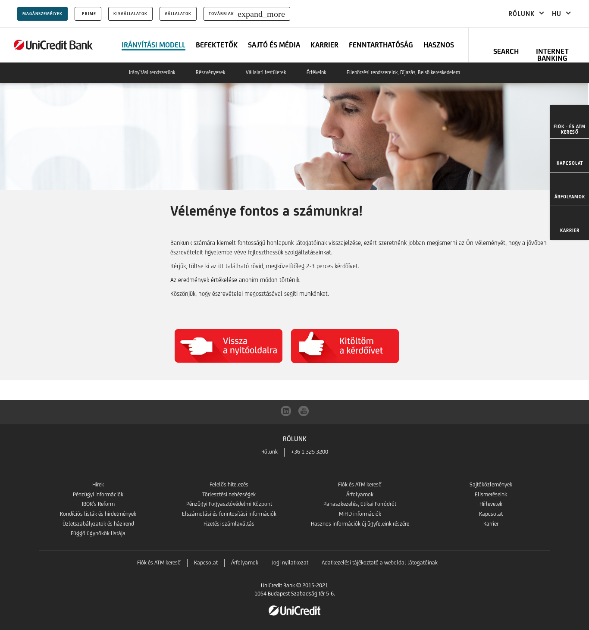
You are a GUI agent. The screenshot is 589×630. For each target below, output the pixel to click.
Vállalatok (178, 13)
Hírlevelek (490, 504)
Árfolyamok (359, 494)
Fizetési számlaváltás (229, 523)
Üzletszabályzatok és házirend (98, 523)
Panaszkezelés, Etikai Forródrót (359, 504)
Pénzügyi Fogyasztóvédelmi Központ (229, 504)
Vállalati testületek (266, 72)
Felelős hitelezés (229, 484)
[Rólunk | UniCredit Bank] (53, 45)
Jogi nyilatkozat (290, 562)
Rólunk (269, 451)
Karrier (490, 523)
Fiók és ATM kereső (360, 484)
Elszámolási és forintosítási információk (229, 514)
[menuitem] (569, 122)
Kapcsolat (491, 514)
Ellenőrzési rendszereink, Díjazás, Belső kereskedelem (403, 72)
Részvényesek (210, 72)
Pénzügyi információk (98, 494)
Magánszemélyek (42, 13)
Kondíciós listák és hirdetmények (98, 514)
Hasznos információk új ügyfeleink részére (360, 523)
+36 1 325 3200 (309, 451)
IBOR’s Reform (98, 504)
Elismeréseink (491, 494)
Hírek (98, 484)
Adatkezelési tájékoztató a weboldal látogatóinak (380, 562)
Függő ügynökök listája (98, 533)
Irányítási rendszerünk (152, 72)
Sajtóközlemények (491, 484)
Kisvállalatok (130, 13)
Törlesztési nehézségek (229, 494)
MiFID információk (360, 514)
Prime (89, 13)
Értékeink (316, 72)
